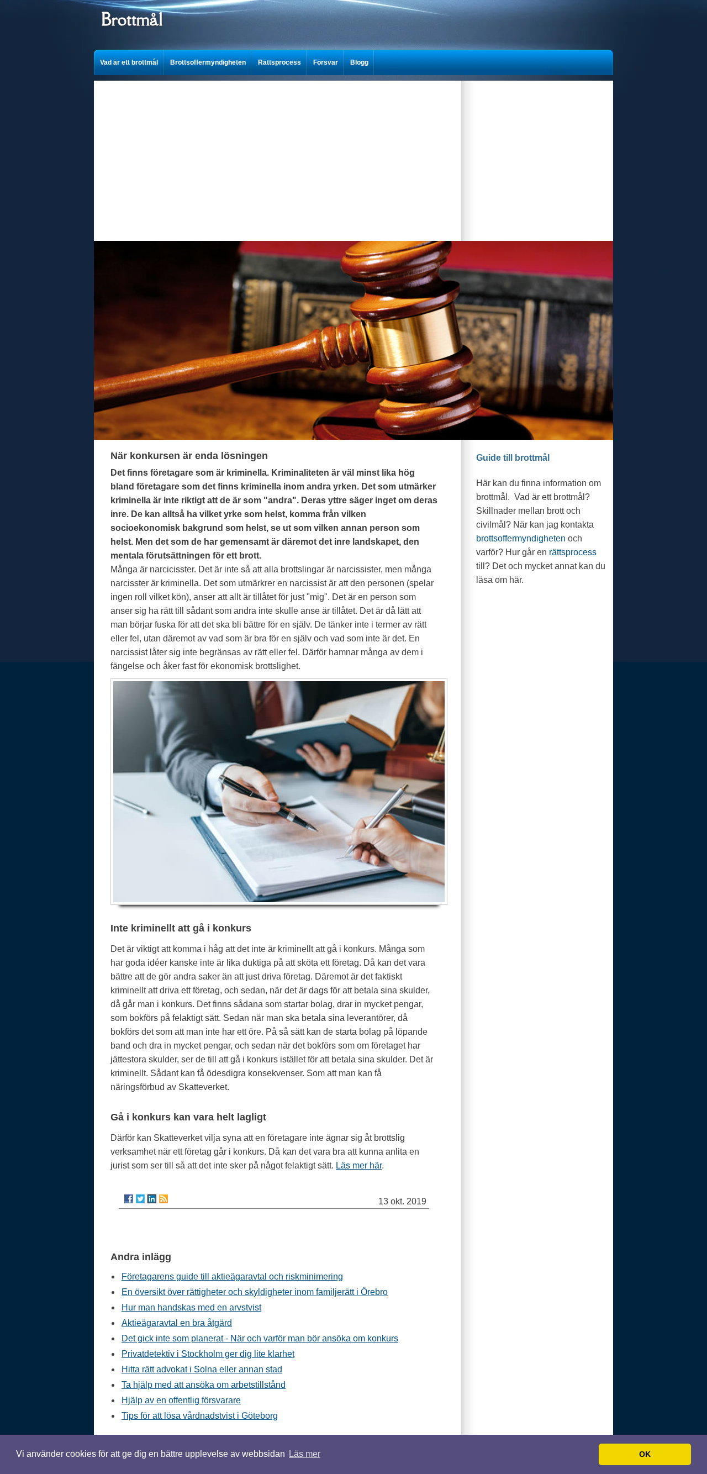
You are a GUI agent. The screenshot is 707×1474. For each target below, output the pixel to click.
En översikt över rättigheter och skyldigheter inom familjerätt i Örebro (255, 1292)
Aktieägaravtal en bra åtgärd (177, 1323)
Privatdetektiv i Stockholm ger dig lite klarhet (208, 1354)
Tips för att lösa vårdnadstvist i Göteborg (200, 1415)
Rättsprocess (279, 62)
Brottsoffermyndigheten (208, 62)
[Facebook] (128, 1198)
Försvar (325, 62)
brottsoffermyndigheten (521, 538)
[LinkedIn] (151, 1198)
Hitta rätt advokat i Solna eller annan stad (202, 1369)
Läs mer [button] (304, 1454)
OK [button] (645, 1454)
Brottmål (132, 19)
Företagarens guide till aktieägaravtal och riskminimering (232, 1276)
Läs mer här (359, 1165)
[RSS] (163, 1198)
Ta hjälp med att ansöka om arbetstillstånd (204, 1384)
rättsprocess (573, 552)
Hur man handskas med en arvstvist (191, 1307)
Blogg (359, 62)
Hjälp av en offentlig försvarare (181, 1400)
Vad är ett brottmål (129, 62)
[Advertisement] (353, 158)
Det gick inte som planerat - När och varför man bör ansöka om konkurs (260, 1338)
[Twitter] (140, 1198)
